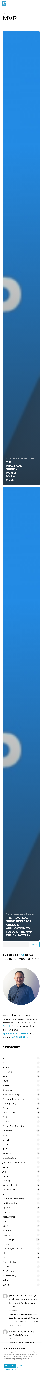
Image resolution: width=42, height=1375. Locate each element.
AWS (5, 1076)
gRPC (5, 1148)
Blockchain (8, 1090)
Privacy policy (11, 1369)
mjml (5, 1194)
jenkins (6, 1167)
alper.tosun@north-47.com (15, 1033)
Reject (21, 1366)
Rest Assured (9, 1216)
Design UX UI (9, 1121)
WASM (6, 1266)
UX (4, 1257)
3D (4, 1058)
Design (6, 1117)
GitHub (6, 1139)
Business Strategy (11, 1094)
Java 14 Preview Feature (14, 1162)
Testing (6, 1244)
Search (34, 944)
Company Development (14, 1099)
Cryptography (9, 1103)
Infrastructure (9, 1157)
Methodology (29, 458)
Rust (5, 1221)
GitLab (6, 1144)
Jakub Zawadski (16, 1295)
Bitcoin (6, 1085)
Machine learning (11, 1185)
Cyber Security (10, 1112)
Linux (5, 1176)
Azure (5, 1080)
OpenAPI (7, 1207)
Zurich (6, 1284)
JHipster (6, 1171)
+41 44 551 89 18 (20, 1037)
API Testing (8, 1071)
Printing (6, 1212)
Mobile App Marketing (13, 1198)
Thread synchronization (14, 1248)
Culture (6, 1108)
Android (9, 458)
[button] (39, 3)
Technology (8, 1239)
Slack (5, 1225)
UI (4, 1253)
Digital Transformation (14, 1126)
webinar (6, 1280)
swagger (7, 1235)
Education (7, 1130)
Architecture (18, 458)
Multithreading (10, 1203)
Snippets (7, 1230)
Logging (6, 1180)
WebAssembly (9, 1275)
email (5, 1135)
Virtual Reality (9, 1262)
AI (3, 1062)
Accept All (9, 1366)
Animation (8, 1067)
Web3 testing (9, 1271)
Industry (7, 1153)
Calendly (7, 1026)
